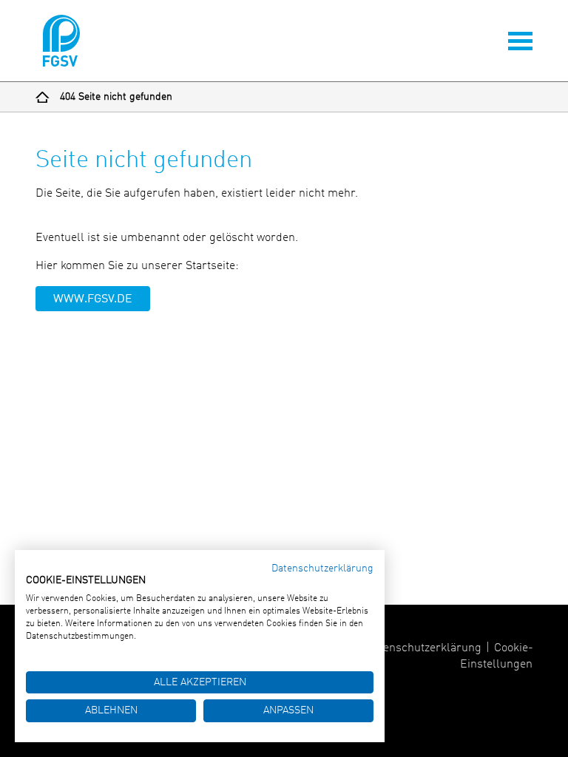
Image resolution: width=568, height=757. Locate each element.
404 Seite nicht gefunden (116, 97)
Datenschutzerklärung (423, 648)
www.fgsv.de (92, 299)
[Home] (43, 96)
